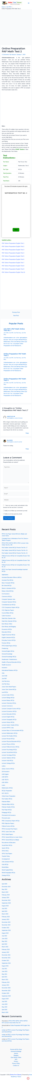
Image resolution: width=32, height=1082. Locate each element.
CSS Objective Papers (8, 610)
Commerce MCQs (7, 596)
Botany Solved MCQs (8, 591)
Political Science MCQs (8, 826)
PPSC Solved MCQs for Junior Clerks (12, 837)
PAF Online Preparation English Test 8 (13, 266)
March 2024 (5, 892)
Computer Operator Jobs (8, 599)
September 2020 (6, 996)
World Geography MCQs (8, 872)
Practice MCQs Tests (16, 1049)
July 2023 (4, 908)
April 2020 (4, 1009)
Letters (3, 766)
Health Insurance (6, 665)
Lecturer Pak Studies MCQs (9, 736)
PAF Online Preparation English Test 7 (13, 262)
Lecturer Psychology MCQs (9, 749)
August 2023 (5, 905)
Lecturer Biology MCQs (8, 697)
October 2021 (5, 960)
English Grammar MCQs (8, 634)
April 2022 (4, 944)
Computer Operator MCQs (9, 602)
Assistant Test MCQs (7, 580)
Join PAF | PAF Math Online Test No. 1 (14, 329)
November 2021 (6, 957)
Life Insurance (5, 771)
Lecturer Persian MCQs (8, 738)
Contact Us (16, 1065)
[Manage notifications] (28, 1078)
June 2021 (4, 971)
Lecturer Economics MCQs (9, 711)
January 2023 (5, 919)
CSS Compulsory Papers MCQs (10, 607)
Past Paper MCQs (7, 809)
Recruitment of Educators (9, 842)
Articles (16, 1053)
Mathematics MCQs (7, 788)
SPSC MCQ (5, 850)
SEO (16, 1059)
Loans (3, 785)
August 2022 (5, 933)
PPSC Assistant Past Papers (9, 829)
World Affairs (5, 867)
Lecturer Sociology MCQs (9, 755)
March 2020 (5, 1012)
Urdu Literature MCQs (8, 861)
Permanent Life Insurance (9, 815)
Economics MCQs (7, 629)
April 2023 (4, 911)
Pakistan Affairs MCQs (8, 804)
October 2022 (5, 927)
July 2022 (4, 936)
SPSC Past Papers (7, 853)
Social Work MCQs (7, 845)
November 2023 (6, 900)
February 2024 (6, 895)
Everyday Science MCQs (9, 640)
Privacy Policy (16, 1063)
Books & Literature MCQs (9, 588)
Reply (27, 433)
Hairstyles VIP (11, 416)
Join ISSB (6, 332)
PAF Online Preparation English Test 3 (13, 249)
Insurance (4, 667)
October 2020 (5, 993)
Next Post (16, 315)
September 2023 (6, 903)
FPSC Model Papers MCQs (9, 645)
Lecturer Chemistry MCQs (9, 703)
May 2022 (4, 941)
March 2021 (5, 979)
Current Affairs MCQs (7, 613)
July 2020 (4, 1001)
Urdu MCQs (5, 864)
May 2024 (4, 889)
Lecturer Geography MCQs (9, 719)
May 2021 (4, 974)
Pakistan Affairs (6, 801)
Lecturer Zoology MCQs (8, 763)
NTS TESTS (5, 793)
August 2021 (5, 966)
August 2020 (5, 998)
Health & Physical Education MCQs (11, 662)
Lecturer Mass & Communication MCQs (12, 730)
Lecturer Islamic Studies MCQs (10, 725)
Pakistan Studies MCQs (8, 807)
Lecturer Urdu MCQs (7, 760)
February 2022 (6, 949)
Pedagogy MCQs (6, 812)
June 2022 (4, 938)
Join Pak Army (17, 332)
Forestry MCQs (6, 643)
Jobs (3, 673)
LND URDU (5, 782)
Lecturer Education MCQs (9, 714)
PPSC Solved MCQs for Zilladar (10, 839)
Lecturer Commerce (7, 706)
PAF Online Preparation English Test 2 (13, 246)
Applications (5, 574)
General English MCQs (8, 651)
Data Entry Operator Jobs (9, 618)
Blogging (16, 1055)
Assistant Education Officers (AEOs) (11, 577)
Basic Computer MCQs (8, 583)
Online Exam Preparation (8, 796)
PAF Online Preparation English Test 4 (13, 253)
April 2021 (4, 976)
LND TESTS (5, 779)
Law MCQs (5, 692)
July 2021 (4, 968)
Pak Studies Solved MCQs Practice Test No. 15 (14, 553)
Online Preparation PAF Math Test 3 (15, 354)
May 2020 (4, 1007)
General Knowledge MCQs (9, 656)
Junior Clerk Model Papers (9, 686)
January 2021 (5, 985)
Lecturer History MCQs (8, 722)
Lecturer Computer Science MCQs (11, 708)
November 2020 (6, 990)
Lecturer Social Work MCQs (9, 752)
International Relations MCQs (10, 670)
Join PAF (11, 332)
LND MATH (5, 777)
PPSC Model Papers (7, 834)
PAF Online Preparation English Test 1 (13, 243)
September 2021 (6, 963)
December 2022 (6, 922)
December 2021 (6, 955)
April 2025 (4, 884)
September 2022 (6, 930)
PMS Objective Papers (8, 823)
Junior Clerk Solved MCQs (9, 689)
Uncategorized (6, 859)
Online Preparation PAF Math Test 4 (15, 379)
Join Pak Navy (6, 684)
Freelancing (5, 648)
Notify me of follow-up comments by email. (16, 510)
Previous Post (16, 312)
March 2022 (5, 946)
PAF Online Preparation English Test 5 (13, 256)
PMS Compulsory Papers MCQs (11, 820)
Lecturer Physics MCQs (8, 744)
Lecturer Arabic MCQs (8, 695)
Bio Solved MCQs (6, 585)
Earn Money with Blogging (9, 626)
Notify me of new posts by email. (13, 514)
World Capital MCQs (7, 870)
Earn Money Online (7, 624)
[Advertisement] (16, 28)
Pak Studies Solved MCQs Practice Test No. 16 (14, 550)
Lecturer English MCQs (8, 716)
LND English (5, 774)
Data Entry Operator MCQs (9, 621)
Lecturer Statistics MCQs (8, 758)
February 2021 (6, 982)
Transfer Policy (6, 856)
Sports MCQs (5, 848)
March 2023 (5, 914)
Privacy (16, 1061)
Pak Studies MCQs (7, 799)
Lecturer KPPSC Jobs (8, 727)
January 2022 (5, 952)
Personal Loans (6, 818)
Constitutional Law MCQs (9, 604)
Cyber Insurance (6, 615)
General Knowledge (7, 654)
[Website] (16, 500)
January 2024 (5, 897)
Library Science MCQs (8, 768)
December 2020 (6, 987)
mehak (3, 1030)
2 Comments (5, 54)
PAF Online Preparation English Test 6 (13, 259)
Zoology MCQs (6, 875)
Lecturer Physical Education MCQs (11, 741)
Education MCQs (6, 632)
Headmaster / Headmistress (9, 659)
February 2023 (6, 916)
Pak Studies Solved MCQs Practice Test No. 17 (14, 547)
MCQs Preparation (7, 790)
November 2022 (6, 925)
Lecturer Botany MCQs (8, 700)
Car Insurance (5, 593)
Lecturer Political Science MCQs (10, 747)
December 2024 (6, 886)
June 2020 (4, 1004)
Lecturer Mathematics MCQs (9, 733)
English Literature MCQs (8, 637)
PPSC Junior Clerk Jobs (8, 831)
